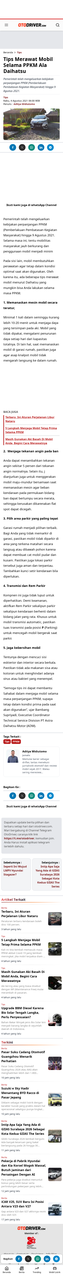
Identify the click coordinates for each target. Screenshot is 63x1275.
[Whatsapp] (31, 147)
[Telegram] (50, 147)
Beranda (8, 52)
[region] (31, 9)
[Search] (57, 25)
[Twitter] (22, 147)
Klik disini (31, 209)
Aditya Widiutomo (24, 104)
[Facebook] (12, 147)
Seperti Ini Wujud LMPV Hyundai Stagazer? (15, 870)
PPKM (16, 741)
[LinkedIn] (41, 147)
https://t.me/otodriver (19, 838)
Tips (19, 52)
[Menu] (6, 25)
